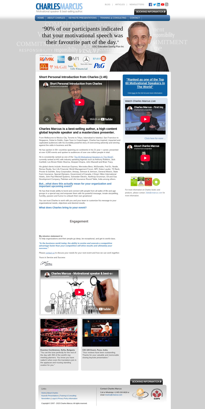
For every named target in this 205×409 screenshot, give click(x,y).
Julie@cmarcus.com (154, 193)
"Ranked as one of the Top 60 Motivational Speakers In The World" (145, 83)
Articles (120, 4)
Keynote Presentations (83, 18)
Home (41, 18)
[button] (73, 63)
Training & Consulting (113, 18)
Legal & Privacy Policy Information (64, 399)
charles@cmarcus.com (113, 395)
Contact (135, 18)
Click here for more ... (155, 138)
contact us (50, 253)
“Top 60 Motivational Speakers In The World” (93, 157)
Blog (107, 4)
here (133, 93)
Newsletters (137, 4)
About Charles (56, 18)
